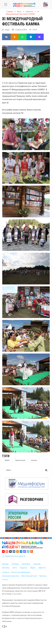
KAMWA (7, 460)
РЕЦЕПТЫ (23, 568)
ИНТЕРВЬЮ (26, 564)
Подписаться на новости (14, 556)
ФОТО (14, 568)
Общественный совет (29, 576)
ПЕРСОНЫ (5, 568)
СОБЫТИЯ (36, 564)
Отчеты (5, 580)
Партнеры (43, 576)
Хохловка (34, 460)
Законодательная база (10, 576)
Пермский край (20, 460)
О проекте (5, 572)
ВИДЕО (32, 568)
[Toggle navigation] (5, 4)
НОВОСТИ (41, 568)
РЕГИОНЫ (15, 564)
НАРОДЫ (5, 564)
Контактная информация (20, 572)
